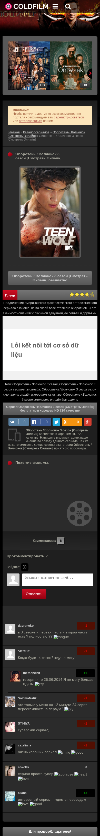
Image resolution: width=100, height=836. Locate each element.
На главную (27, 6)
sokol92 (23, 767)
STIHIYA (24, 723)
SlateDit (23, 651)
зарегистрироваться (69, 117)
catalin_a (24, 745)
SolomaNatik (27, 698)
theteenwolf (31, 673)
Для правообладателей (50, 831)
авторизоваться (30, 121)
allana (22, 793)
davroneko (26, 626)
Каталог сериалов (36, 132)
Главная (14, 132)
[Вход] (24, 567)
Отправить (34, 594)
